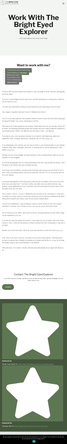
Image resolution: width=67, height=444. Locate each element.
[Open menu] (64, 3)
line (15, 101)
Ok (34, 441)
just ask (18, 215)
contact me (48, 138)
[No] (65, 439)
